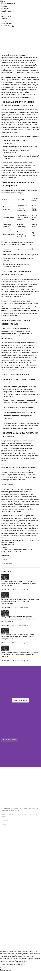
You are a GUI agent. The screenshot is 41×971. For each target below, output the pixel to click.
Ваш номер (5, 711)
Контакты (4, 885)
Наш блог (4, 875)
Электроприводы (6, 836)
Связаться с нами (20, 700)
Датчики (3, 839)
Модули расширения (7, 842)
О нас (3, 872)
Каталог (3, 882)
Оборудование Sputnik (8, 862)
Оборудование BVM (7, 865)
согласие (28, 729)
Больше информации (8, 964)
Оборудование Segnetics (9, 859)
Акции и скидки (6, 879)
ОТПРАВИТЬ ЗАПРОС (9, 739)
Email (3, 718)
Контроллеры (5, 852)
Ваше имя (5, 704)
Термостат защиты (7, 846)
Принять (20, 964)
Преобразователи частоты (9, 833)
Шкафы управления (7, 856)
